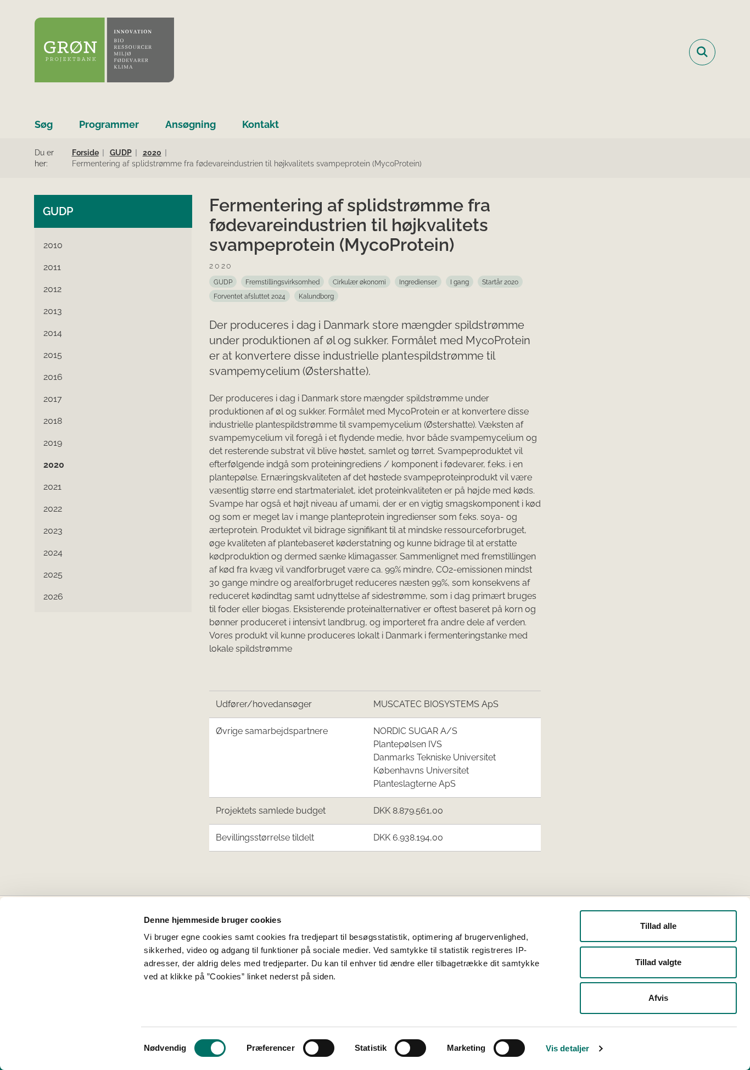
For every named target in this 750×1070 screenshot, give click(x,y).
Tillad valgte (658, 962)
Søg (44, 124)
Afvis (658, 997)
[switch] (318, 1048)
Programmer (109, 124)
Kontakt (260, 124)
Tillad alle (658, 926)
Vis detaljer (567, 1048)
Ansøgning (190, 124)
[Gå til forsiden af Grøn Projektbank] (104, 52)
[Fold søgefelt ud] (702, 52)
